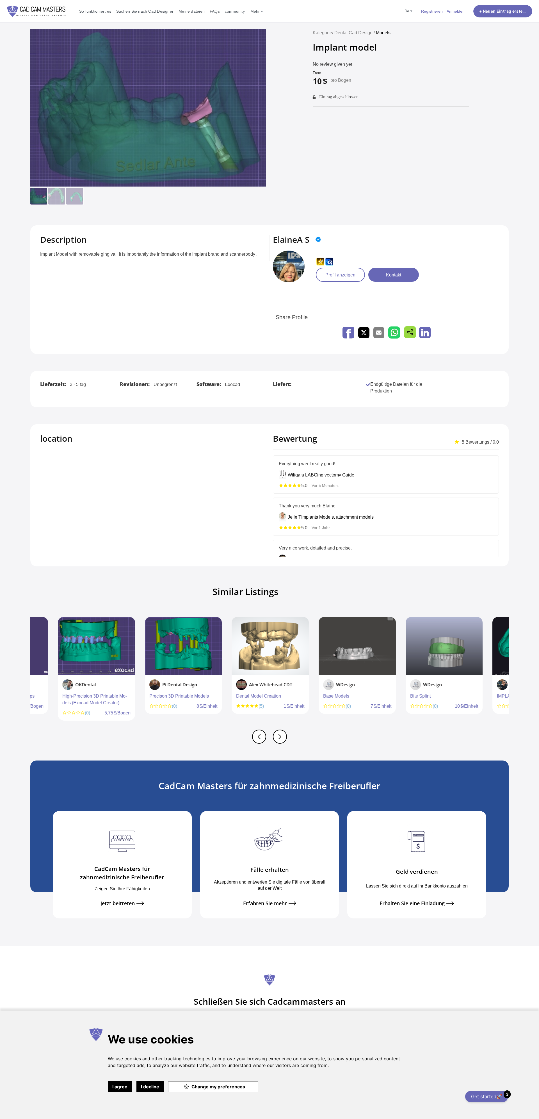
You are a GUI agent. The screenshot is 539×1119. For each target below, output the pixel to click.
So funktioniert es (95, 11)
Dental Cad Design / (355, 32)
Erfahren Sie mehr (265, 903)
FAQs (215, 11)
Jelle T (294, 517)
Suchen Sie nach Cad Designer (144, 11)
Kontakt (393, 275)
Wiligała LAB (301, 475)
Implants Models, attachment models (337, 517)
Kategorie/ (323, 32)
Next (507, 672)
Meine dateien (192, 11)
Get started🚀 (489, 1095)
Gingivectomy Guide (334, 475)
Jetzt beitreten (118, 903)
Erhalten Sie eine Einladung (412, 903)
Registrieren (432, 11)
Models (383, 32)
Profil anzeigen (340, 275)
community (235, 11)
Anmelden (456, 11)
